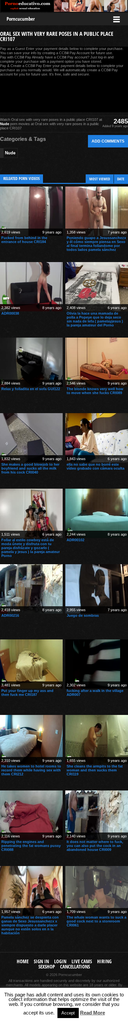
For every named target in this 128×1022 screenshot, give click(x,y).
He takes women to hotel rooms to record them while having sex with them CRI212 (31, 770)
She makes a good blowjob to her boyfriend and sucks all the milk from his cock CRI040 (30, 468)
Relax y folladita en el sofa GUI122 (30, 389)
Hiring (104, 961)
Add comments (108, 141)
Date (120, 178)
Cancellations (75, 966)
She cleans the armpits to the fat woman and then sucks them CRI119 (95, 770)
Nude (4, 124)
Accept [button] (68, 1013)
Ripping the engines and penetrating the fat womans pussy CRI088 (31, 846)
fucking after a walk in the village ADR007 (95, 693)
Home (23, 961)
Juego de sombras (83, 615)
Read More (92, 1013)
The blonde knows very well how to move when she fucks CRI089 (95, 391)
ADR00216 (10, 615)
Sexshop (46, 966)
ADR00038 (10, 313)
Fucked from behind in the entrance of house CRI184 (24, 240)
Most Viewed (99, 178)
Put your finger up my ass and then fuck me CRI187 (27, 693)
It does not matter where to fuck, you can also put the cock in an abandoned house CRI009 (95, 846)
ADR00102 (75, 540)
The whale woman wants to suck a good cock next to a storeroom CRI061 (96, 921)
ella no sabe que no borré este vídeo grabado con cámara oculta (95, 466)
